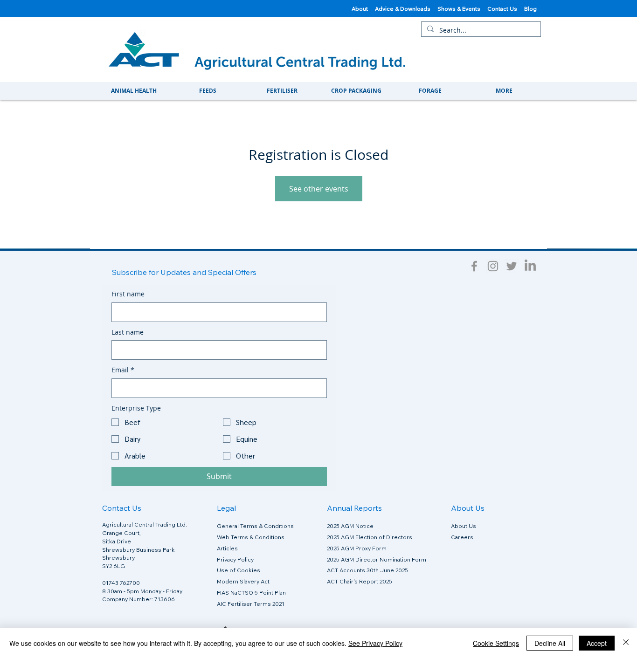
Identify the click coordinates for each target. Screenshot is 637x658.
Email (122, 369)
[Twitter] (512, 266)
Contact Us (505, 8)
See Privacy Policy (375, 643)
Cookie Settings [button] (496, 643)
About (360, 8)
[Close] (625, 643)
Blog (531, 8)
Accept (597, 643)
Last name (127, 332)
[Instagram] (493, 266)
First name (128, 293)
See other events (318, 189)
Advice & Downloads (402, 8)
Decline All (549, 643)
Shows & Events (462, 8)
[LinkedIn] (530, 266)
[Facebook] (474, 266)
